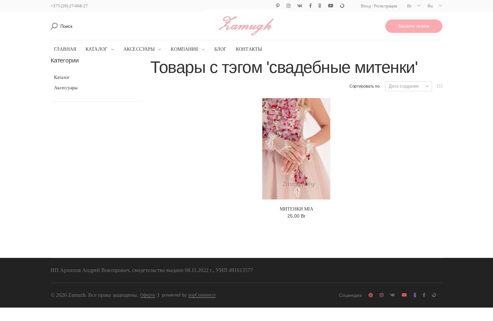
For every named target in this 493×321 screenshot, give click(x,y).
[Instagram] (288, 5)
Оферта (147, 294)
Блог (220, 49)
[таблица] (439, 86)
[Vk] (300, 5)
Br (409, 5)
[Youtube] (330, 5)
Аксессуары (139, 49)
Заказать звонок (414, 26)
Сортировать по (364, 86)
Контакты (249, 49)
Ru (430, 5)
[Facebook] (310, 5)
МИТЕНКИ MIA (296, 209)
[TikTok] (342, 5)
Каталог (96, 49)
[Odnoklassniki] (319, 5)
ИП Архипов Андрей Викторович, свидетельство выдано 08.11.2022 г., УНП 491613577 (152, 270)
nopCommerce (202, 294)
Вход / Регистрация (379, 5)
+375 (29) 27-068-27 (69, 5)
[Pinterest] (278, 5)
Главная (65, 49)
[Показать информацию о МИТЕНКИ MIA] (296, 149)
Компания (184, 49)
